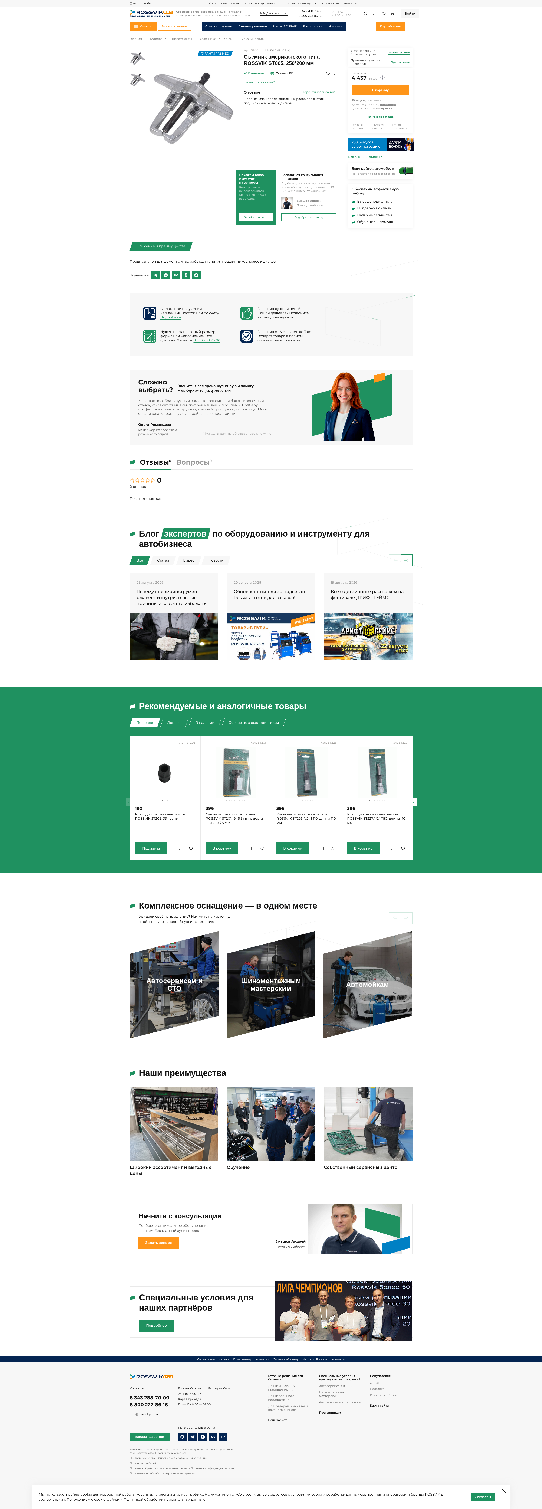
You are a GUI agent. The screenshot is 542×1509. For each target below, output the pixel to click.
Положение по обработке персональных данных (162, 1473)
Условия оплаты (378, 126)
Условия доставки (358, 126)
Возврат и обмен (383, 1395)
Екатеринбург (143, 3)
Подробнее (170, 317)
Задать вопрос (158, 1243)
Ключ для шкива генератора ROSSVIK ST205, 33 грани (160, 816)
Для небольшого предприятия (281, 1398)
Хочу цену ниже (399, 52)
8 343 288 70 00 (310, 11)
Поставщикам (330, 1412)
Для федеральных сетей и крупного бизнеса (288, 1408)
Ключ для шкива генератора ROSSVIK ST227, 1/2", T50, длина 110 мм (376, 818)
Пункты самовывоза (400, 126)
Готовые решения (253, 26)
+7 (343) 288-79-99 (215, 391)
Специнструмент (219, 26)
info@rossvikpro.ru (144, 1414)
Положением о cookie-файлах (93, 1499)
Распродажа (312, 26)
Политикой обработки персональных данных (164, 1499)
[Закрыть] (504, 1491)
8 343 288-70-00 (149, 1398)
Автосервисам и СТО (335, 1386)
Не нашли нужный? (259, 82)
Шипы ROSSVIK (285, 26)
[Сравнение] (374, 13)
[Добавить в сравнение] (335, 73)
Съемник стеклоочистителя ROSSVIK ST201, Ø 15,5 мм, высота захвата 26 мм (234, 818)
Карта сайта (379, 1405)
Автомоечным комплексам (340, 1402)
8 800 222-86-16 (149, 1405)
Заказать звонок (149, 1437)
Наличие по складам (380, 116)
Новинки (335, 26)
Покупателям (380, 1376)
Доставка (377, 1389)
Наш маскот (277, 1420)
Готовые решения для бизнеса (286, 1377)
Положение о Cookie (143, 1463)
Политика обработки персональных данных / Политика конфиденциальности (182, 1468)
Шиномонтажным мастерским (333, 1394)
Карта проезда (189, 1399)
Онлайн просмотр (256, 217)
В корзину (380, 90)
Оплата (375, 1383)
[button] (407, 560)
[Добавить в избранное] (328, 73)
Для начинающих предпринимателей (284, 1388)
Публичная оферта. (142, 1458)
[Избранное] (383, 13)
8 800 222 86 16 (310, 16)
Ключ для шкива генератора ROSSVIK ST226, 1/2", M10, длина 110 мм (306, 818)
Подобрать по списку (308, 217)
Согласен (483, 1497)
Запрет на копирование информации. (182, 1458)
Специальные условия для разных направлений (340, 1377)
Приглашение (400, 62)
